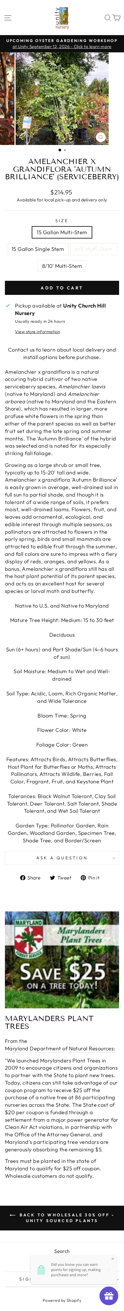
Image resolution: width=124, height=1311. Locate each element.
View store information (37, 331)
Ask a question (62, 857)
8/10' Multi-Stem (62, 266)
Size (62, 220)
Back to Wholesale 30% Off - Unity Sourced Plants (66, 1218)
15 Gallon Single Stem (38, 249)
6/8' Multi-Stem (93, 249)
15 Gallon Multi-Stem (62, 232)
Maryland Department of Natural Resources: (60, 1048)
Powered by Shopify (62, 1300)
